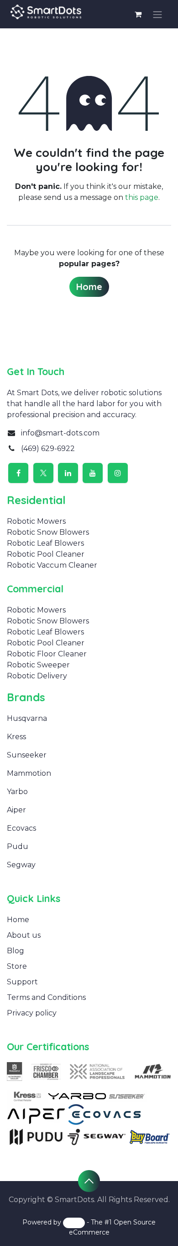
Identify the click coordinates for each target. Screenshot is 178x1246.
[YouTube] (93, 473)
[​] (30, 736)
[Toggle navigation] (157, 14)
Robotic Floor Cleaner (47, 654)
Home (89, 286)
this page (141, 197)
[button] (89, 1181)
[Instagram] (118, 473)
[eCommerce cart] (137, 14)
